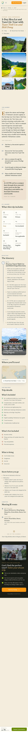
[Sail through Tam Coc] (14, 44)
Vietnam (9, 7)
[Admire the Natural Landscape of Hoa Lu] (20, 84)
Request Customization (19, 729)
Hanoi (15, 7)
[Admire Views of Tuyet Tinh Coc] (14, 65)
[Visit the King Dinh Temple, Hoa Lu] (8, 84)
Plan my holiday (12, 590)
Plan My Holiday (17, 2)
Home (4, 7)
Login (24, 3)
